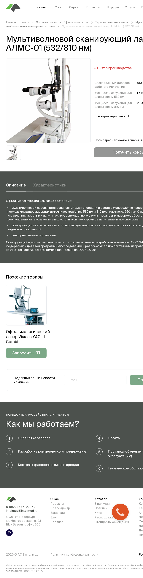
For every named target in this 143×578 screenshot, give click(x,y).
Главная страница (17, 22)
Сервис (74, 7)
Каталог (42, 7)
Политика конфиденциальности (74, 554)
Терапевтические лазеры (111, 22)
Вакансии (57, 512)
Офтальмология (46, 22)
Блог (53, 517)
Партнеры (58, 522)
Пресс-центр (60, 508)
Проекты (93, 7)
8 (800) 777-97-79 (21, 506)
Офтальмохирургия (75, 22)
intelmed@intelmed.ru (21, 510)
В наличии (102, 503)
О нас (59, 7)
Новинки (100, 508)
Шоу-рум (112, 7)
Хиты (98, 512)
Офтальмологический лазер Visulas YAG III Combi (28, 336)
